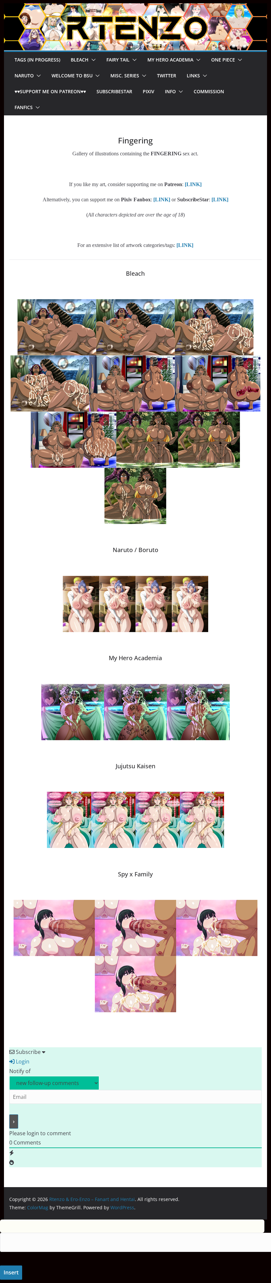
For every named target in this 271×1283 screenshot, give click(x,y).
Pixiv (148, 91)
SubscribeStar (114, 91)
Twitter (166, 75)
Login (22, 1061)
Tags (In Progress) (37, 60)
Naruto (24, 75)
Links (193, 75)
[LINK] (220, 199)
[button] (92, 59)
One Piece (223, 60)
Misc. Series (124, 75)
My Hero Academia (170, 60)
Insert (11, 1272)
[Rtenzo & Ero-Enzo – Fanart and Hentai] (135, 8)
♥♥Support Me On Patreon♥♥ (50, 91)
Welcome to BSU (72, 75)
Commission (209, 91)
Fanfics (24, 107)
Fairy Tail (118, 60)
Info (170, 91)
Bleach (80, 60)
